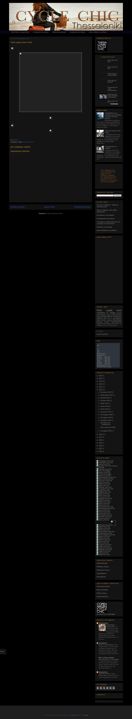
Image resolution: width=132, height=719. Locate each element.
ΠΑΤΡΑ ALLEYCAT (104, 674)
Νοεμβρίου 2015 (106, 420)
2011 (100, 378)
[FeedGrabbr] (109, 104)
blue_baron (75, 715)
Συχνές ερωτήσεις (102, 334)
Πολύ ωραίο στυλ (28, 142)
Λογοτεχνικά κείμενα (103, 586)
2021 (100, 448)
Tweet (2, 651)
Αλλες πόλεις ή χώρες (104, 320)
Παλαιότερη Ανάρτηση (82, 207)
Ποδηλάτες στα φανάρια (59, 32)
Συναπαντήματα (106, 323)
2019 (100, 443)
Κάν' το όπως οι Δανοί (106, 657)
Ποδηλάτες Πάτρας (103, 566)
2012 (100, 381)
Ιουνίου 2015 (105, 406)
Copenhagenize (101, 573)
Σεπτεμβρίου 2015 (107, 414)
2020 (100, 445)
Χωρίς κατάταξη (112, 315)
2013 (100, 384)
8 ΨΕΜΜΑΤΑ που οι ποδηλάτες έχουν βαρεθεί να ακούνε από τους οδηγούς (113, 115)
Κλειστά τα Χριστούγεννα (106, 644)
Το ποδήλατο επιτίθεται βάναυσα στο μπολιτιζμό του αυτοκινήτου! (108, 222)
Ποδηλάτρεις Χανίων (103, 570)
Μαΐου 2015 (104, 403)
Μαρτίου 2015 (105, 398)
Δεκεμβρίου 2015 (106, 431)
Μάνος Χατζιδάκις (102, 590)
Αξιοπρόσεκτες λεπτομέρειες (112, 316)
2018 (100, 440)
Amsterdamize (101, 577)
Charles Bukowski (102, 596)
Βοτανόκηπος (103, 623)
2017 (100, 437)
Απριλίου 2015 (105, 400)
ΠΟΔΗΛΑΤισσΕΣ (102, 563)
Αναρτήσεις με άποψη (106, 313)
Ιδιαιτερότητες (117, 320)
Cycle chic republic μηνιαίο (110, 325)
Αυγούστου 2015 (106, 412)
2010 (100, 375)
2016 (100, 434)
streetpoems (103, 643)
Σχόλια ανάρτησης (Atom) (54, 213)
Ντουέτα (103, 315)
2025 (100, 451)
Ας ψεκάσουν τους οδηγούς (77, 32)
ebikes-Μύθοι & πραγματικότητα (20, 32)
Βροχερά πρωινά (103, 322)
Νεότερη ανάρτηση (17, 207)
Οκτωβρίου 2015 (106, 417)
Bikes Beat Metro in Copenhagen (109, 659)
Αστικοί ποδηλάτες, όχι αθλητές (98, 32)
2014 (100, 387)
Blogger (86, 715)
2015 (100, 390)
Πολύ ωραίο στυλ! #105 (107, 427)
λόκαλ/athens (103, 672)
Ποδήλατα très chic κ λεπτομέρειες (109, 318)
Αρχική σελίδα (49, 207)
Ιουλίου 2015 (105, 409)
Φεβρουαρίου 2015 (107, 395)
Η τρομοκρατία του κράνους (41, 32)
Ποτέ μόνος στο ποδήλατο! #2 (105, 423)
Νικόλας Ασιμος (102, 593)
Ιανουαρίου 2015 (106, 392)
